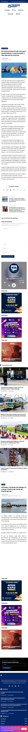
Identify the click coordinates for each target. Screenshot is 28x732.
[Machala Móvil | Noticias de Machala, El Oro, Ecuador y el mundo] (14, 5)
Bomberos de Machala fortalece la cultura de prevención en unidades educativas (12, 441)
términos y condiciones (8, 730)
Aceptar (24, 728)
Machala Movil (5, 58)
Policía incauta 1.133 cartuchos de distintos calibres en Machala (14, 468)
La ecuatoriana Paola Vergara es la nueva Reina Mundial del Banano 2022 (14, 711)
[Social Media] (9, 686)
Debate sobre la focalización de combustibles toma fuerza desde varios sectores (13, 698)
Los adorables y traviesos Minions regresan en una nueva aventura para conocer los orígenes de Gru (14, 704)
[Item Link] (14, 376)
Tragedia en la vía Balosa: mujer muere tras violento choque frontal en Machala (12, 388)
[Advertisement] (14, 30)
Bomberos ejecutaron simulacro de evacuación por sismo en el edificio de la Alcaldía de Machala (13, 415)
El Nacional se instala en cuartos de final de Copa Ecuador (12, 692)
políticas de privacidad (16, 728)
